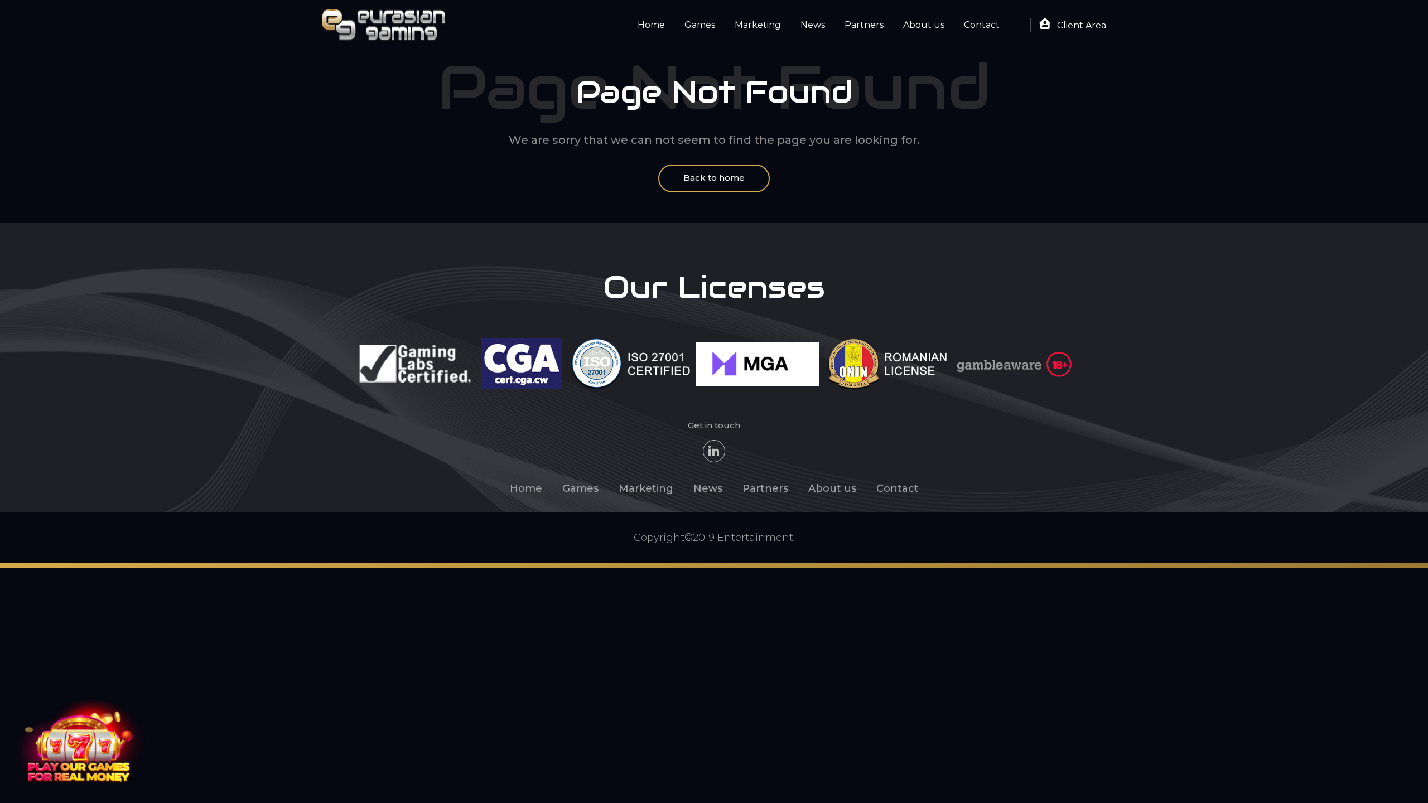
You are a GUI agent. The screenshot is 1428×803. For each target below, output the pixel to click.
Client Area (1080, 25)
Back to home (714, 177)
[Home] (383, 24)
